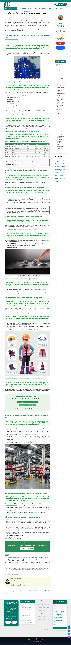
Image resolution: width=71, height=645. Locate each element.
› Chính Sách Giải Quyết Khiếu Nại (43, 629)
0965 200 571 (60, 43)
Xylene (58, 97)
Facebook (15, 622)
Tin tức (56, 8)
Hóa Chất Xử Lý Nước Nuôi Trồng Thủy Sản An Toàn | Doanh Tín (60, 171)
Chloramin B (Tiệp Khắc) (60, 118)
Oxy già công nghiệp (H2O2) (60, 79)
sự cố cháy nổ (34, 428)
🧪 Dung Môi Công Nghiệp (26, 617)
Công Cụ (50, 8)
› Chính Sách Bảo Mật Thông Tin (43, 607)
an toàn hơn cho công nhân (34, 163)
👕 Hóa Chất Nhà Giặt (26, 615)
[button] (10, 8)
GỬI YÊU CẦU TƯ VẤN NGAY (27, 548)
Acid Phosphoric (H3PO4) (60, 68)
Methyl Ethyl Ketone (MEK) (60, 100)
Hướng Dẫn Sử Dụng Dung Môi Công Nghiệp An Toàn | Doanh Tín (60, 180)
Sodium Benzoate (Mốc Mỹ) (60, 142)
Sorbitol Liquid (59, 139)
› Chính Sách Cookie (41, 610)
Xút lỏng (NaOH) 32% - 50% (61, 71)
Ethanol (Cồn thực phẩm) (60, 91)
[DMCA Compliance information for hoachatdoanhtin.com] (39, 639)
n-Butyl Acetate (15, 97)
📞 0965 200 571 (60, 627)
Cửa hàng (35, 8)
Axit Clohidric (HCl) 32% (60, 74)
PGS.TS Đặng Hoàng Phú (16, 580)
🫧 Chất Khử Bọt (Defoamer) (27, 620)
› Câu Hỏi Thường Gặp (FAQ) (42, 632)
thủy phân (28, 106)
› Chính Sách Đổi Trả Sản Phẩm (43, 623)
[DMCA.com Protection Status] (31, 639)
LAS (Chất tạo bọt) (60, 148)
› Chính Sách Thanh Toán (42, 616)
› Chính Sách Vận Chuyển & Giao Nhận (43, 620)
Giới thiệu (29, 8)
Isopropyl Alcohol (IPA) (61, 93)
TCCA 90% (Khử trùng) (60, 121)
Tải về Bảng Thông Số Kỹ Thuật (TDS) (27, 405)
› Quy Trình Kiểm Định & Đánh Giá (43, 604)
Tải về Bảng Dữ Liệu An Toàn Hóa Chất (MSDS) (27, 402)
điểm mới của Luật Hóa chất (35, 436)
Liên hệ (61, 8)
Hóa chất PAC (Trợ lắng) (60, 113)
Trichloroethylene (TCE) (60, 106)
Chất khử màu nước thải (60, 131)
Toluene (32, 136)
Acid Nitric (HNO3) (60, 76)
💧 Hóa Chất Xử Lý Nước (26, 604)
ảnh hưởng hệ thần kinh (24, 528)
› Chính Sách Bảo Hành (41, 626)
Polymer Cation (59, 115)
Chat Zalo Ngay (60, 47)
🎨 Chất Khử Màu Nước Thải (27, 622)
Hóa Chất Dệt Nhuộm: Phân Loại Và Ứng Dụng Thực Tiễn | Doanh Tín (60, 175)
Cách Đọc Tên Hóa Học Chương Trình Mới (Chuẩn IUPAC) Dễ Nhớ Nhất (60, 160)
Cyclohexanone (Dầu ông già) (60, 103)
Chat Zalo (9, 622)
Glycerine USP (44, 289)
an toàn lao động (33, 309)
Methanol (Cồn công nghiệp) (60, 88)
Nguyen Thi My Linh (31, 16)
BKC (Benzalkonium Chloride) (60, 123)
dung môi (17, 141)
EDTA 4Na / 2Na (60, 144)
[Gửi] (54, 4)
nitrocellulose (16, 199)
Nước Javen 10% (60, 81)
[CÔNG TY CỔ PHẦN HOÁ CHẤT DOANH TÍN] (9, 4)
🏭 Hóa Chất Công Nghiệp (26, 607)
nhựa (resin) (11, 199)
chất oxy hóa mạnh (12, 432)
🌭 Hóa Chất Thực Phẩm (26, 609)
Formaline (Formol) (60, 146)
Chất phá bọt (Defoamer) (59, 128)
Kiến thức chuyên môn (43, 8)
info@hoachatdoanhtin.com (12, 616)
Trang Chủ (24, 8)
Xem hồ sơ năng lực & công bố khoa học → (18, 584)
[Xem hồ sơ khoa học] (7, 581)
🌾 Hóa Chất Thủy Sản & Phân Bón (27, 613)
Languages (65, 0)
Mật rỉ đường (59, 125)
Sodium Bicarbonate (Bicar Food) (60, 137)
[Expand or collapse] (16, 41)
